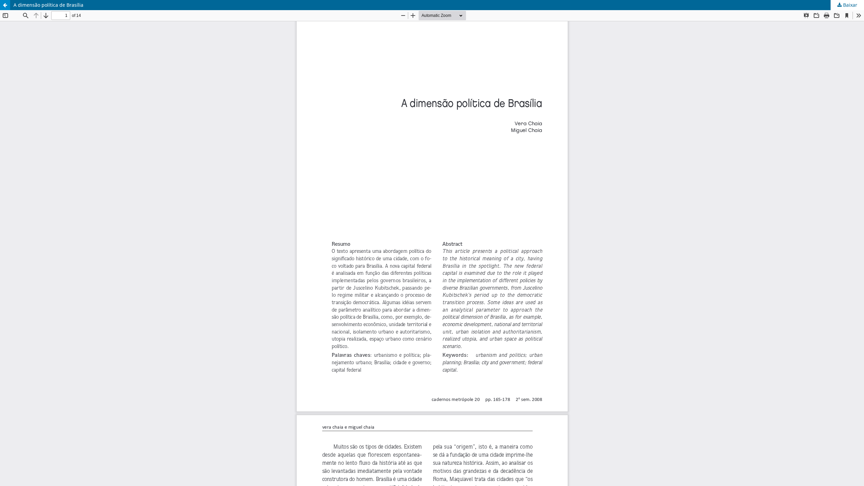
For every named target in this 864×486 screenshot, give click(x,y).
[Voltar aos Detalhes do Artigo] (5, 5)
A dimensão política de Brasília (48, 5)
